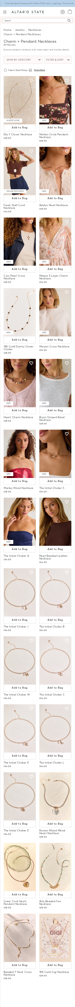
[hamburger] (5, 11)
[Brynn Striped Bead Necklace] (55, 383)
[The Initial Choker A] (20, 522)
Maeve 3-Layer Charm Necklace (53, 277)
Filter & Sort (55, 60)
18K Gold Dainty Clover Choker (18, 348)
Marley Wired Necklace (18, 488)
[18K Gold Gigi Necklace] (55, 938)
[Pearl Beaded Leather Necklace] (55, 522)
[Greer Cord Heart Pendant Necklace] (20, 867)
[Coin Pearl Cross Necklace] (20, 242)
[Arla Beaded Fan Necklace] (55, 867)
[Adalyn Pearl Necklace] (55, 171)
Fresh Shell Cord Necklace (14, 207)
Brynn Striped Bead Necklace (52, 419)
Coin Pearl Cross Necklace (14, 277)
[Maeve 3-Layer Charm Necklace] (55, 242)
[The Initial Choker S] (55, 454)
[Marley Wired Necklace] (20, 454)
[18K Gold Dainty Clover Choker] (20, 312)
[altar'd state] (27, 11)
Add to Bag (19, 127)
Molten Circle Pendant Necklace (53, 136)
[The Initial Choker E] (20, 796)
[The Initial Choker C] (55, 660)
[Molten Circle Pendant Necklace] (55, 100)
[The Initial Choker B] (55, 592)
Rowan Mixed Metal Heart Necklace (52, 832)
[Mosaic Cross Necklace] (55, 312)
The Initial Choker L (51, 762)
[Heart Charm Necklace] (20, 383)
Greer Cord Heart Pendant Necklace (15, 903)
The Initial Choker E (16, 830)
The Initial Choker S (51, 488)
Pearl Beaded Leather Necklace (53, 557)
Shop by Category (19, 60)
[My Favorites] (31, 80)
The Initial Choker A (16, 555)
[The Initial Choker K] (20, 728)
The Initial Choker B (52, 626)
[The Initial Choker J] (20, 592)
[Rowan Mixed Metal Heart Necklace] (55, 796)
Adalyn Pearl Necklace (53, 205)
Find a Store (39, 70)
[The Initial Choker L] (55, 728)
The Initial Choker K (16, 762)
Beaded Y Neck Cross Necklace (18, 973)
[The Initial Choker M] (20, 660)
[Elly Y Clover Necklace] (20, 100)
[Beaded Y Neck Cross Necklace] (20, 938)
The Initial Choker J (16, 626)
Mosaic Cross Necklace (54, 346)
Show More (38, 988)
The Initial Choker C (52, 694)
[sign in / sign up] (62, 11)
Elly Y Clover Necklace (18, 134)
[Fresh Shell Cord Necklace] (20, 171)
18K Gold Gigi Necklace (54, 972)
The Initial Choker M (17, 694)
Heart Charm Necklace (18, 417)
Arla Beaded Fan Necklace (50, 903)
